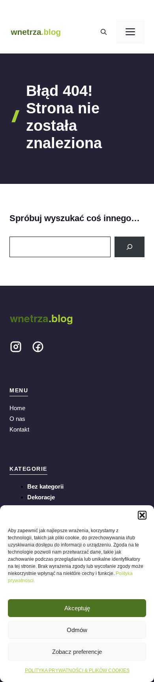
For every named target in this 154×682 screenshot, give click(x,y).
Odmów (77, 630)
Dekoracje (41, 497)
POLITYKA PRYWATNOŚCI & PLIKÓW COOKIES (77, 670)
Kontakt (19, 429)
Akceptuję (77, 608)
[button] (142, 515)
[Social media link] (15, 348)
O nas (17, 418)
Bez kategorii (45, 486)
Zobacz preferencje (77, 651)
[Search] (130, 247)
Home (17, 408)
